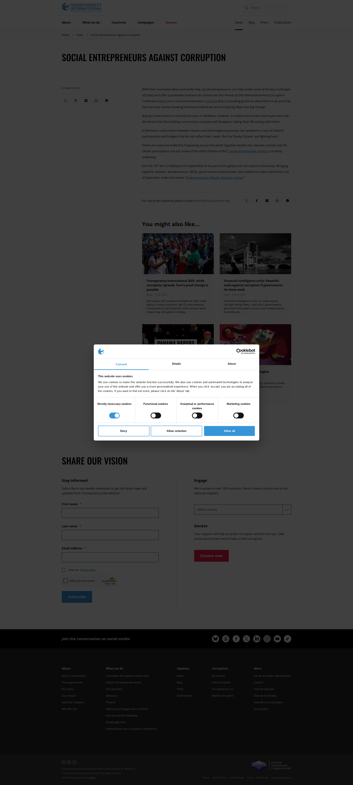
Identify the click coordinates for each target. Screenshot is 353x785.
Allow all (229, 430)
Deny (123, 430)
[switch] (156, 415)
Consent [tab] (121, 364)
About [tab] (232, 363)
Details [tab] (176, 363)
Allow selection (177, 430)
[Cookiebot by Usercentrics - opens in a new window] (239, 351)
